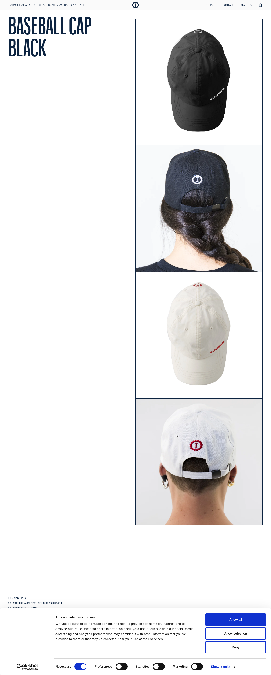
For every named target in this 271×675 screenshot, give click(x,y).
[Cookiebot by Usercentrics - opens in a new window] (27, 667)
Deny (235, 647)
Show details (220, 666)
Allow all (235, 619)
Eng (242, 5)
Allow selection (235, 633)
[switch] (122, 666)
